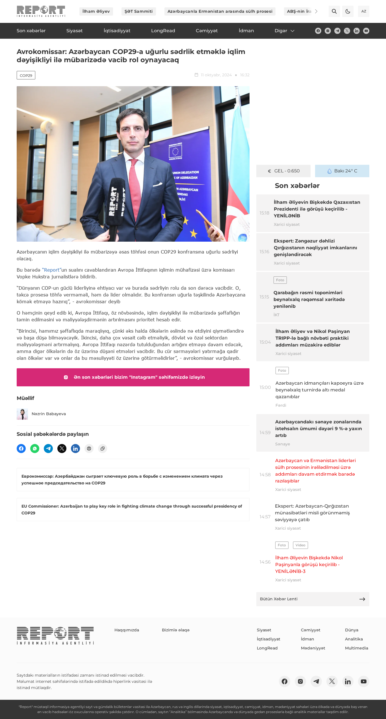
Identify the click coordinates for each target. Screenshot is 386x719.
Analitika (354, 639)
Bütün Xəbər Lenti (279, 598)
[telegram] (337, 31)
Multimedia (356, 648)
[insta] (328, 31)
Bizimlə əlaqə (176, 630)
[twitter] (347, 31)
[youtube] (366, 31)
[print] (89, 448)
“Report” (51, 269)
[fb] (318, 31)
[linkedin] (357, 31)
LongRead (267, 648)
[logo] (41, 11)
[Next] (312, 11)
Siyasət (264, 630)
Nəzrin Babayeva (49, 413)
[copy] (102, 448)
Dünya (351, 630)
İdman (307, 639)
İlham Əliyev (96, 11)
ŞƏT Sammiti (139, 11)
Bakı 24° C (345, 171)
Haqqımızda (126, 630)
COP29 (26, 75)
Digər (281, 30)
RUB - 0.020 (287, 171)
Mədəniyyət (313, 648)
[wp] (34, 448)
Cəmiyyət (310, 630)
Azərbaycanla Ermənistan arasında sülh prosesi (220, 11)
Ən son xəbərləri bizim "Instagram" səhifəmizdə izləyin (139, 377)
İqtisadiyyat (268, 639)
